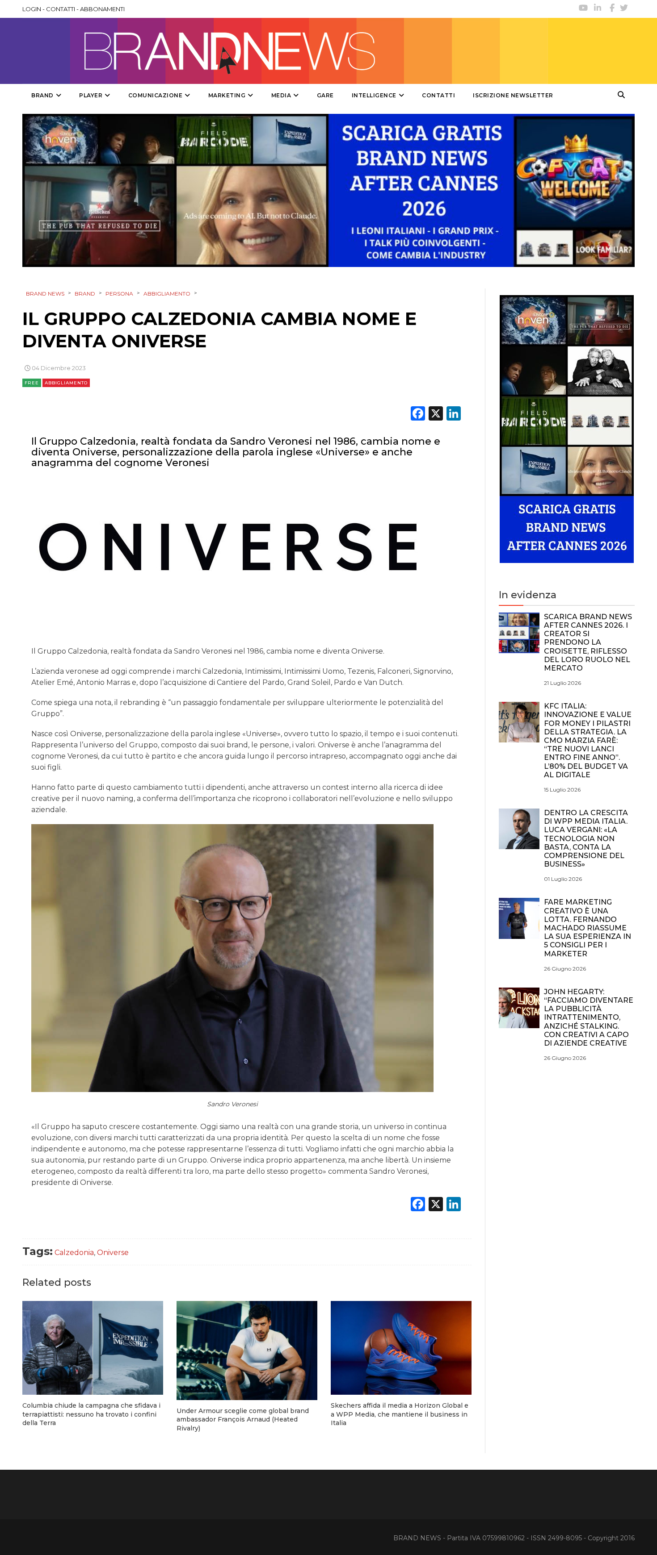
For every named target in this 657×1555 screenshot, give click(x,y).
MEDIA (281, 95)
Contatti (438, 95)
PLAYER (90, 95)
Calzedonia (74, 1252)
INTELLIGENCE (374, 95)
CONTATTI (60, 9)
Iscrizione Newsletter (513, 95)
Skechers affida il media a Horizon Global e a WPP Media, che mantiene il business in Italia (399, 1414)
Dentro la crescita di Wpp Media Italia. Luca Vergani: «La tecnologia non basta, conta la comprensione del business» (586, 838)
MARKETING (227, 95)
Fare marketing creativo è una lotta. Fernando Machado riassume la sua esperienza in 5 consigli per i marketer (587, 928)
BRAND (42, 95)
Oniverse (113, 1252)
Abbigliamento (66, 383)
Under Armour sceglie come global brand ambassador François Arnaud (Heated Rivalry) (243, 1419)
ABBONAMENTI (102, 9)
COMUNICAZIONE (155, 95)
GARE (325, 95)
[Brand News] (285, 51)
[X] (436, 414)
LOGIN (31, 9)
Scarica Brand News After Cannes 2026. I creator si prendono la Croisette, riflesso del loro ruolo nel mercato (588, 642)
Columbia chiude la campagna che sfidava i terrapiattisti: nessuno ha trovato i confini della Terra (91, 1414)
